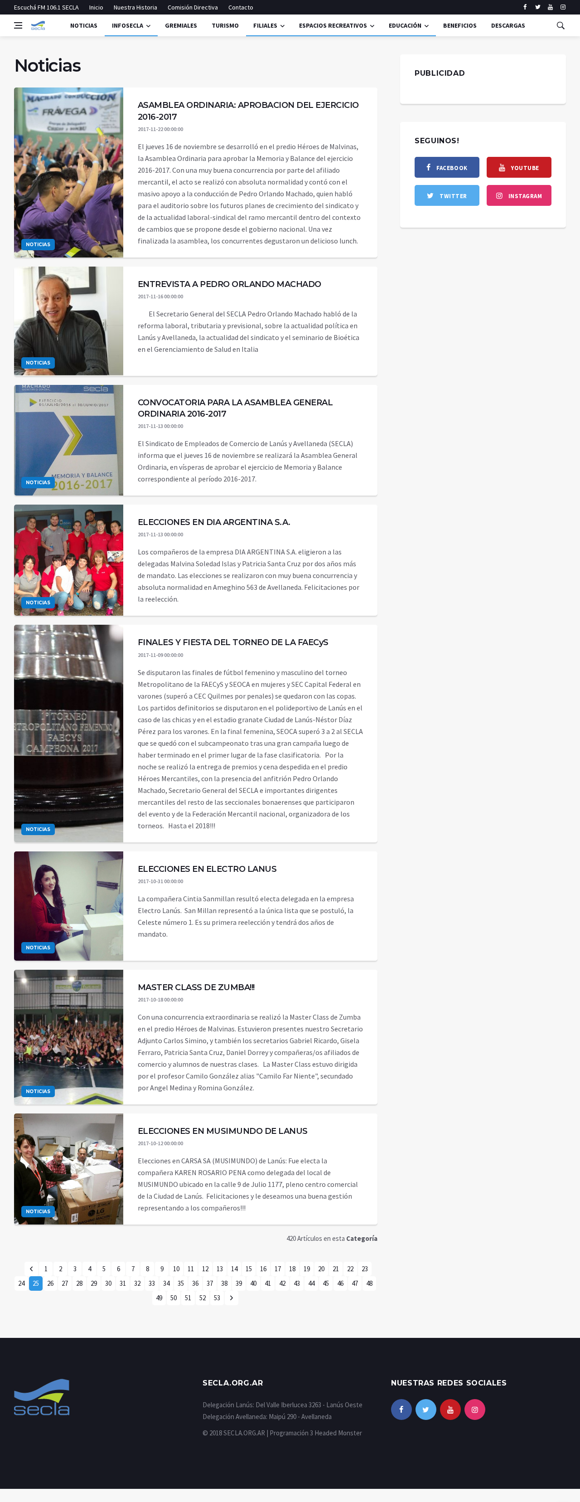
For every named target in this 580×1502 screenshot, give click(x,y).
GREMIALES (181, 25)
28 (79, 1283)
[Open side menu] (18, 25)
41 (268, 1283)
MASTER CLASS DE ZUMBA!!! (196, 987)
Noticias (38, 245)
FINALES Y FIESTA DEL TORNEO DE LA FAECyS (233, 642)
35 (181, 1283)
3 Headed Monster (336, 1433)
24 (21, 1283)
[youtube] (550, 7)
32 (137, 1283)
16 (263, 1268)
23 (365, 1268)
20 (321, 1268)
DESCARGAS (508, 25)
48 (369, 1283)
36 (195, 1283)
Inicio (96, 7)
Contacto (240, 7)
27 (65, 1283)
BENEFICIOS (460, 25)
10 (176, 1268)
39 (239, 1283)
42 (282, 1283)
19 (307, 1268)
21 (336, 1268)
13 (220, 1268)
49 (159, 1297)
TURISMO (225, 25)
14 (234, 1268)
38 (224, 1283)
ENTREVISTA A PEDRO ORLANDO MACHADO (229, 284)
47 (355, 1283)
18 (292, 1268)
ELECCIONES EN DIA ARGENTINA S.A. (214, 522)
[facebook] (525, 7)
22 (350, 1268)
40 (253, 1283)
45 (326, 1283)
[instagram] (563, 7)
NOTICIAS (83, 25)
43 (297, 1283)
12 (205, 1268)
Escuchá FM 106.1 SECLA (46, 7)
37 (210, 1283)
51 (188, 1297)
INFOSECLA (127, 25)
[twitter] (538, 7)
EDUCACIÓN (405, 25)
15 (249, 1268)
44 (311, 1283)
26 (50, 1283)
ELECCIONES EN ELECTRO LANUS (207, 869)
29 (94, 1283)
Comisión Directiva (193, 7)
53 (217, 1297)
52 (202, 1297)
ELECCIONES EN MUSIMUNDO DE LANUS (223, 1131)
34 (166, 1283)
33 (152, 1283)
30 (108, 1283)
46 (340, 1283)
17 (278, 1268)
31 (123, 1283)
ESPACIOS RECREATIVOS (333, 25)
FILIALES (265, 25)
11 (191, 1268)
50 (173, 1297)
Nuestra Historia (135, 7)
